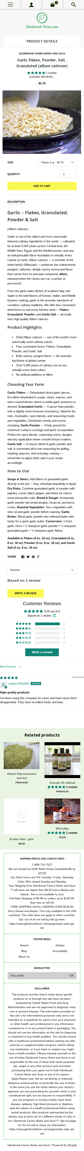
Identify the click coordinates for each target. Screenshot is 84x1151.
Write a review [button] (42, 652)
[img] (9, 677)
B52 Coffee (62, 828)
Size (10, 162)
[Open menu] (10, 4)
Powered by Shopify (64, 1145)
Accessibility (60, 951)
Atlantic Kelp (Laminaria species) (21, 775)
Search (24, 945)
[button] (36, 72)
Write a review (25, 593)
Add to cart (42, 186)
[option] (42, 122)
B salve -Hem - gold (21, 839)
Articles (59, 945)
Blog (24, 951)
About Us (24, 956)
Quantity (13, 174)
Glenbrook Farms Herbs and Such (42, 53)
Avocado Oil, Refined (62, 782)
